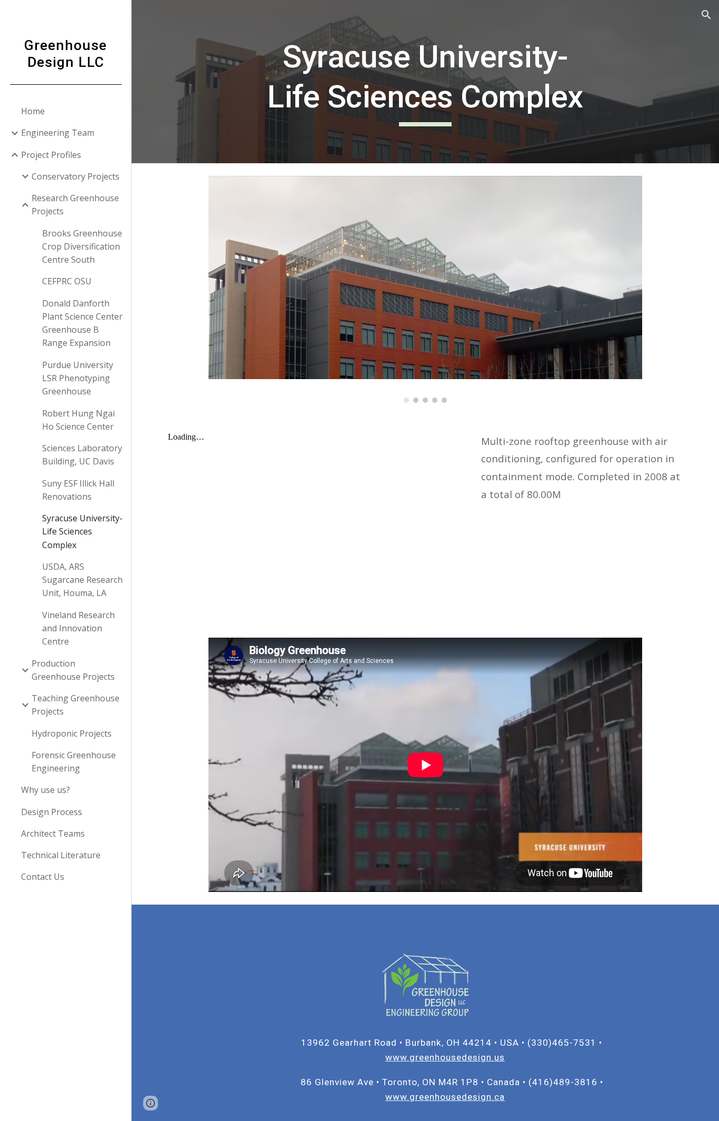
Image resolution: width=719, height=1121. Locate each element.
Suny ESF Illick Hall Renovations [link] (78, 490)
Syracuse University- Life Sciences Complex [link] (82, 531)
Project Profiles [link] (51, 155)
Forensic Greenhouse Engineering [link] (74, 761)
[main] (425, 81)
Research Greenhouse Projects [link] (75, 204)
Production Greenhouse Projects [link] (73, 670)
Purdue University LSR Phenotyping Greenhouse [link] (77, 378)
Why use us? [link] (45, 790)
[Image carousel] (425, 289)
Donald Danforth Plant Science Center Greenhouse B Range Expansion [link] (82, 323)
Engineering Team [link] (57, 132)
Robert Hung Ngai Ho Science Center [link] (78, 420)
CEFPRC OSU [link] (67, 281)
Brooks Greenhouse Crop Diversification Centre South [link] (82, 246)
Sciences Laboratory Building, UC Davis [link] (82, 454)
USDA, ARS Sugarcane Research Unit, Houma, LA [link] (82, 580)
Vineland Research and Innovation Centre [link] (78, 628)
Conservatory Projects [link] (75, 176)
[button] (706, 14)
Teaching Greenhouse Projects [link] (75, 704)
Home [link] (33, 111)
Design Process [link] (51, 812)
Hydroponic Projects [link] (72, 733)
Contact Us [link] (42, 876)
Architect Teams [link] (53, 833)
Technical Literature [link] (61, 855)
